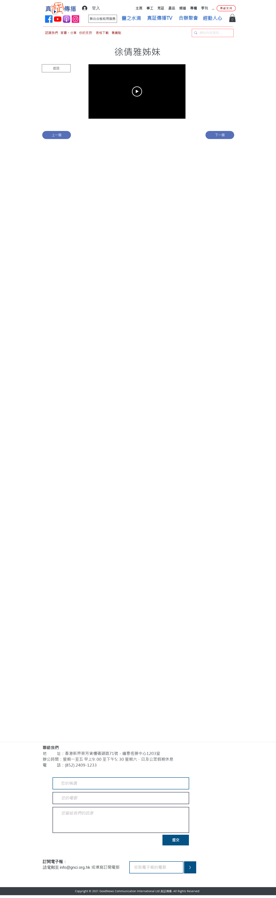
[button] (232, 18)
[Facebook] (49, 19)
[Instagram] (75, 19)
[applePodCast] (66, 19)
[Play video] (137, 91)
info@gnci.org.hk (75, 867)
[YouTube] (57, 19)
